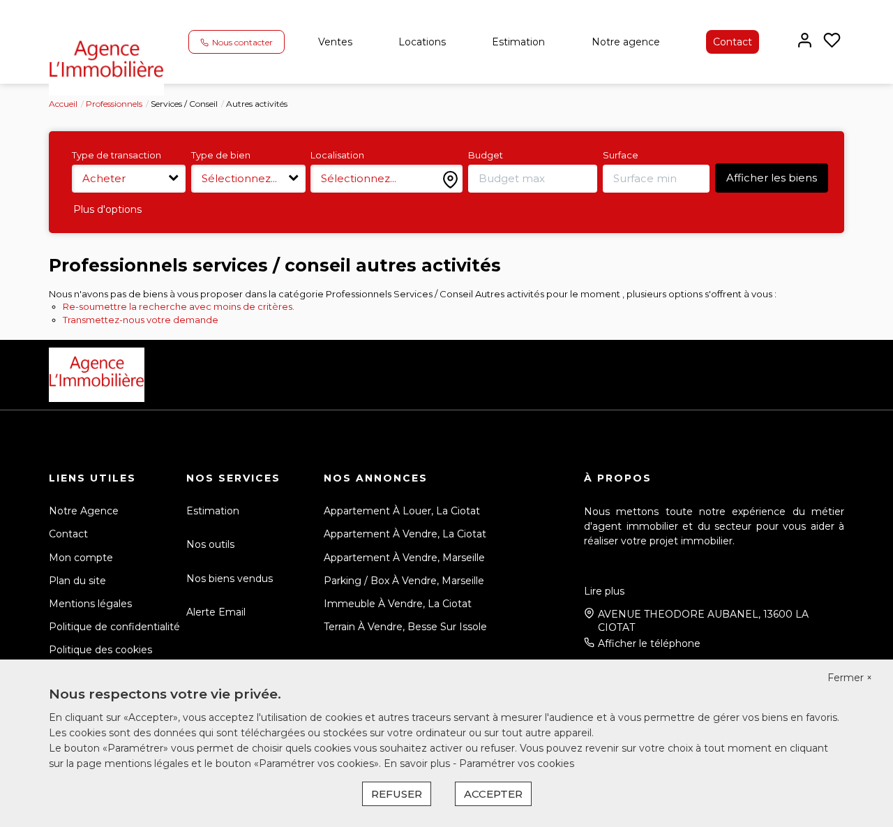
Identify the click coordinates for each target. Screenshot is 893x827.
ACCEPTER (493, 793)
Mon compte (81, 557)
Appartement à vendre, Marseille (404, 557)
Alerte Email (216, 612)
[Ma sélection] (832, 41)
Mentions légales (90, 603)
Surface (620, 155)
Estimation (518, 42)
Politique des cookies (100, 649)
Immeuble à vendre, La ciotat (398, 603)
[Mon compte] (804, 41)
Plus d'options (107, 209)
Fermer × (849, 677)
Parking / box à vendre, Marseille (404, 580)
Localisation (337, 155)
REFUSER (396, 793)
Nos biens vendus (229, 578)
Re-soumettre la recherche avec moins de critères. (178, 306)
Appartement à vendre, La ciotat (405, 534)
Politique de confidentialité (114, 626)
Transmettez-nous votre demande (140, 319)
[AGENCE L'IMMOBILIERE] (106, 62)
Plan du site (77, 580)
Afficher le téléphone (649, 643)
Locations (422, 42)
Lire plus (604, 591)
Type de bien (220, 155)
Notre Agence (84, 511)
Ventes (335, 42)
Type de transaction (116, 155)
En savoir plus (418, 763)
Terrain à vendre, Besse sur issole (405, 626)
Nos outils (210, 544)
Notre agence (626, 42)
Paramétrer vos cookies (516, 763)
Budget (485, 155)
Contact (732, 42)
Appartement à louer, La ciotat (402, 511)
